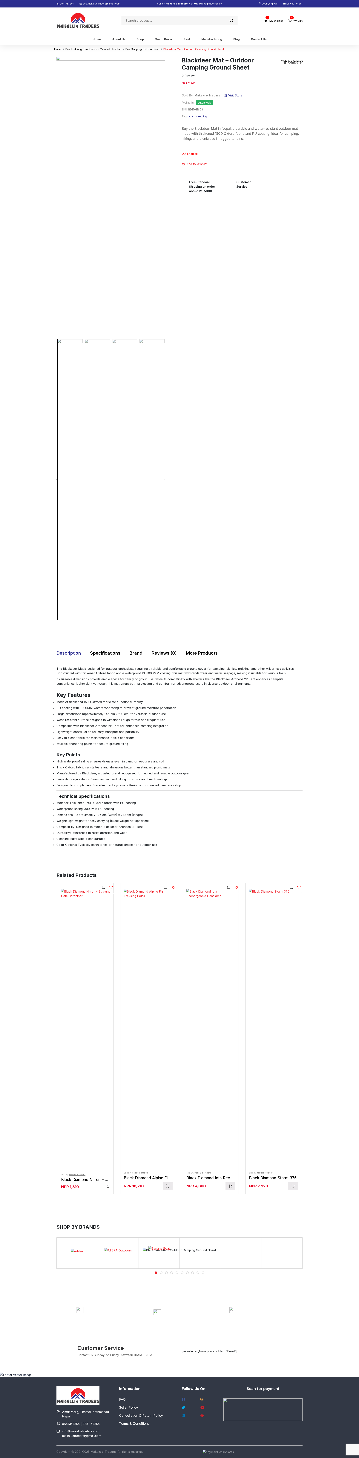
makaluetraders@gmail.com (81, 1436)
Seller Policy (128, 1407)
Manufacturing (211, 39)
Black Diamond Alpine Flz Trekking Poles (161, 1178)
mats (192, 116)
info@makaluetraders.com (80, 1431)
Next (164, 478)
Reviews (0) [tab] (164, 653)
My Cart (297, 20)
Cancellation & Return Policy (141, 1415)
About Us (118, 39)
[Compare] (103, 888)
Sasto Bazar (163, 39)
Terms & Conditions (134, 1423)
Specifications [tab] (105, 653)
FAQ (122, 1399)
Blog (236, 39)
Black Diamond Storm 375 (273, 1178)
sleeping (201, 116)
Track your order (293, 3)
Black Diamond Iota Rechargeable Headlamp (227, 1178)
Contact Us (259, 39)
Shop (140, 39)
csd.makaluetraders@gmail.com (101, 3)
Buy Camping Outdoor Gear (142, 49)
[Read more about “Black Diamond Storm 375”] (293, 1186)
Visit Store (235, 95)
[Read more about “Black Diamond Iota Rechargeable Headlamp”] (230, 1186)
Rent (187, 39)
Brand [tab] (135, 653)
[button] (194, 164)
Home (97, 39)
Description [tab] (68, 653)
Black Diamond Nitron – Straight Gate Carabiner (104, 1179)
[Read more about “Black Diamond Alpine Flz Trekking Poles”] (168, 1186)
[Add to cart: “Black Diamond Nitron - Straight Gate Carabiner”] (108, 1187)
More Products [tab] (202, 653)
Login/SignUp (269, 3)
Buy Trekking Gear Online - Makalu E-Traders (93, 49)
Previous (57, 478)
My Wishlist (276, 20)
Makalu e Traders (207, 95)
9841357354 (67, 3)
